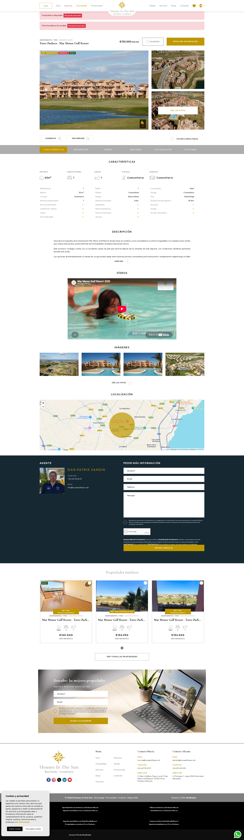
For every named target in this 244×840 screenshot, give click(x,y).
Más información (22, 822)
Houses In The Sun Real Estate (80, 835)
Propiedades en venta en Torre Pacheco (80, 824)
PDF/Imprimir (78, 138)
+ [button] (43, 403)
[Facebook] (49, 780)
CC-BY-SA (200, 449)
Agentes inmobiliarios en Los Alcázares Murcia (80, 810)
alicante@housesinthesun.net (183, 760)
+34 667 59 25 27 (75, 479)
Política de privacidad (87, 710)
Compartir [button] (50, 138)
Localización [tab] (163, 149)
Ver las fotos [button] (119, 383)
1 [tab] (122, 648)
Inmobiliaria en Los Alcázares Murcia (164, 810)
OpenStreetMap (183, 449)
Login (46, 6)
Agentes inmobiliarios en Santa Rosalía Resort (80, 821)
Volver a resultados (187, 139)
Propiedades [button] (81, 5)
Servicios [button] (163, 5)
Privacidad (111, 797)
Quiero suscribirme (80, 721)
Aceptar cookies (15, 829)
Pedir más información (185, 41)
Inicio (58, 5)
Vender (152, 5)
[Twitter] (59, 780)
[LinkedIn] (64, 780)
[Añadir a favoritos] (89, 583)
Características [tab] (53, 149)
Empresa (68, 5)
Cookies (122, 797)
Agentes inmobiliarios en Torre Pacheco (164, 824)
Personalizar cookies (33, 829)
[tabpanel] (66, 611)
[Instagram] (54, 780)
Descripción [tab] (80, 149)
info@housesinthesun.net (78, 487)
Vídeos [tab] (108, 149)
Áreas (173, 5)
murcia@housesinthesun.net (149, 760)
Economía (191, 149)
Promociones (97, 5)
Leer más (118, 261)
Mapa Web (132, 797)
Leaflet (168, 449)
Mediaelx (191, 797)
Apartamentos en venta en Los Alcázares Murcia (80, 807)
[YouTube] (70, 780)
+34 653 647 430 (179, 768)
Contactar (184, 5)
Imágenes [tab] (135, 149)
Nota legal (99, 797)
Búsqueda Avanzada (73, 15)
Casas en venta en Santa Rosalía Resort (164, 821)
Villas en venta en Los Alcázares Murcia (164, 807)
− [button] (43, 406)
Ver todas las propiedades (122, 656)
